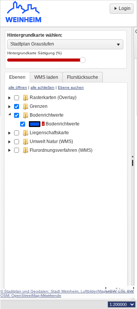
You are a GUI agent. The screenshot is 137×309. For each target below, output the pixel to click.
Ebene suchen (71, 87)
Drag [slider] (83, 60)
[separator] (132, 164)
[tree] (65, 193)
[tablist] (66, 183)
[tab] (17, 77)
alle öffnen (17, 87)
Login (125, 8)
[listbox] (65, 44)
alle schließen (42, 87)
